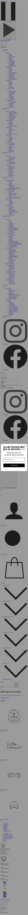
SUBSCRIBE (14, 465)
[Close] (25, 445)
